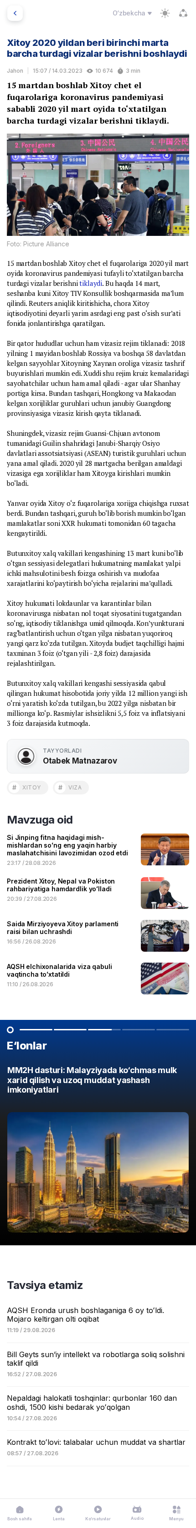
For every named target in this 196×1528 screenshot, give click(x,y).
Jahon (15, 70)
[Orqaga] (15, 13)
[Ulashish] (183, 13)
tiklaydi (90, 283)
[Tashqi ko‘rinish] (165, 13)
